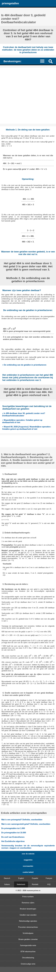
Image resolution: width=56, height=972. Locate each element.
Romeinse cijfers (28, 903)
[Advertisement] (28, 96)
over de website (28, 854)
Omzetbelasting (28, 958)
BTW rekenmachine (28, 952)
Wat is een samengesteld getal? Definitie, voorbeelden (25, 824)
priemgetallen (10, 3)
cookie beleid (28, 872)
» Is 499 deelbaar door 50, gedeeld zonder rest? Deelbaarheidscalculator (23, 414)
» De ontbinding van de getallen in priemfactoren (24, 365)
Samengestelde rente (28, 945)
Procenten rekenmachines (28, 927)
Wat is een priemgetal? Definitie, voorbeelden (21, 819)
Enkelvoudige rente (28, 964)
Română (35, 884)
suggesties (28, 860)
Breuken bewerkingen (28, 909)
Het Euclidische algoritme (13, 841)
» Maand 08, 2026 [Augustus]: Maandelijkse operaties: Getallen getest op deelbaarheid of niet (26, 428)
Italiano (7, 884)
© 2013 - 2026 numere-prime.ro (28, 890)
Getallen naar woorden (28, 915)
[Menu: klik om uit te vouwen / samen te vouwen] (43, 61)
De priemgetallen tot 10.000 (13, 832)
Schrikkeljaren (28, 933)
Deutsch (7, 878)
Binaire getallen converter (28, 939)
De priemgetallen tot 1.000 (13, 828)
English (21, 878)
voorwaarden (28, 866)
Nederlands (21, 884)
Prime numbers (28, 897)
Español (35, 878)
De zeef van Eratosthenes (12, 837)
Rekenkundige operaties (28, 921)
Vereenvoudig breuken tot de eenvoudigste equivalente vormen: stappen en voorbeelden (28, 846)
